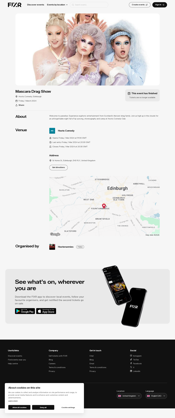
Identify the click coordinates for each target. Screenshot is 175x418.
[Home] (14, 5)
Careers (52, 363)
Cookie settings (68, 407)
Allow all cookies (19, 407)
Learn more (13, 401)
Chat (91, 356)
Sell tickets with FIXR (58, 356)
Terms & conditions (57, 367)
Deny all (43, 407)
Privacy (52, 371)
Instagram (137, 356)
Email (91, 363)
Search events (80, 5)
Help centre (13, 363)
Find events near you (17, 360)
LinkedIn (136, 371)
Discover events (35, 5)
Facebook (137, 363)
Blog (51, 360)
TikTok (136, 360)
